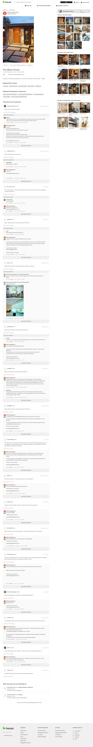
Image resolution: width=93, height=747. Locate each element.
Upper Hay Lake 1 (72, 80)
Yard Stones (38, 86)
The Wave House (67, 15)
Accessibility (58, 734)
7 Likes (8, 387)
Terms (21, 736)
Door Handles (31, 86)
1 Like (8, 122)
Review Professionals (60, 730)
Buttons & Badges (42, 736)
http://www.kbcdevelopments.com (16, 74)
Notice (26, 734)
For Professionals (42, 730)
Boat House (60, 80)
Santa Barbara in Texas (84, 94)
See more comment (8, 197)
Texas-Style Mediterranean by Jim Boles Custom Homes (62, 66)
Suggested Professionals (61, 732)
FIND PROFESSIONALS (44, 5)
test (81, 65)
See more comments (8, 114)
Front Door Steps (23, 86)
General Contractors (11, 13)
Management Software (43, 732)
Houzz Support (58, 736)
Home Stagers (6, 96)
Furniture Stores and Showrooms (19, 96)
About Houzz (23, 730)
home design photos (32, 702)
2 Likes (6, 112)
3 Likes (6, 623)
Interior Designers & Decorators (25, 94)
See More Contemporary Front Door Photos (68, 100)
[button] (4, 112)
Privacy (22, 734)
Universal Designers (38, 94)
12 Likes (9, 639)
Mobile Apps (23, 740)
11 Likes (8, 254)
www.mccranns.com (16, 570)
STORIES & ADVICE (63, 5)
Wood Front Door (13, 86)
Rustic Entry (71, 65)
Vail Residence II (72, 94)
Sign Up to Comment (26, 145)
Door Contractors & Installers (10, 94)
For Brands (40, 734)
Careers (22, 732)
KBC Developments (13, 12)
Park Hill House (61, 94)
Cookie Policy (23, 738)
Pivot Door (5, 86)
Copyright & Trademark (25, 742)
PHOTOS (29, 5)
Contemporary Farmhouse (83, 81)
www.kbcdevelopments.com (12, 173)
